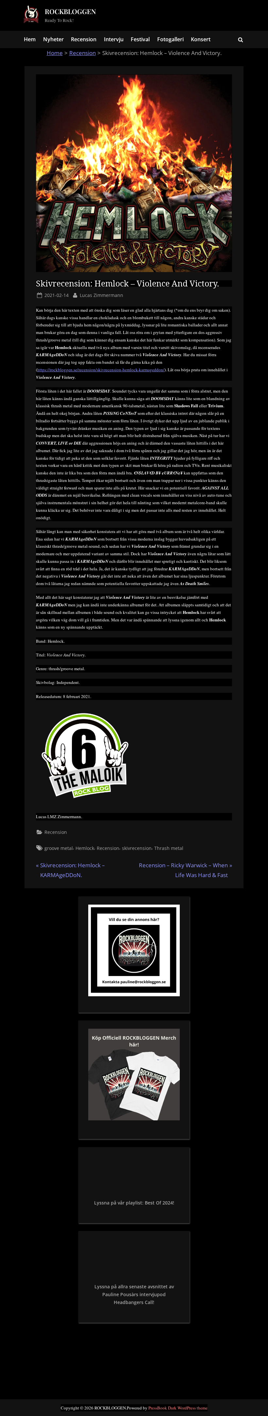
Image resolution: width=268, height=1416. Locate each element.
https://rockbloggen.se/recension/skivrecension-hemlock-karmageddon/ (100, 370)
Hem (30, 39)
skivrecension (137, 848)
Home (55, 53)
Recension (83, 39)
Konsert (200, 39)
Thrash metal (168, 848)
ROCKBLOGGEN (70, 11)
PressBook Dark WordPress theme (178, 1408)
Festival (140, 39)
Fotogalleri (170, 39)
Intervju (114, 39)
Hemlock (84, 848)
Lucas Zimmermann (101, 295)
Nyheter (53, 39)
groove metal (58, 848)
